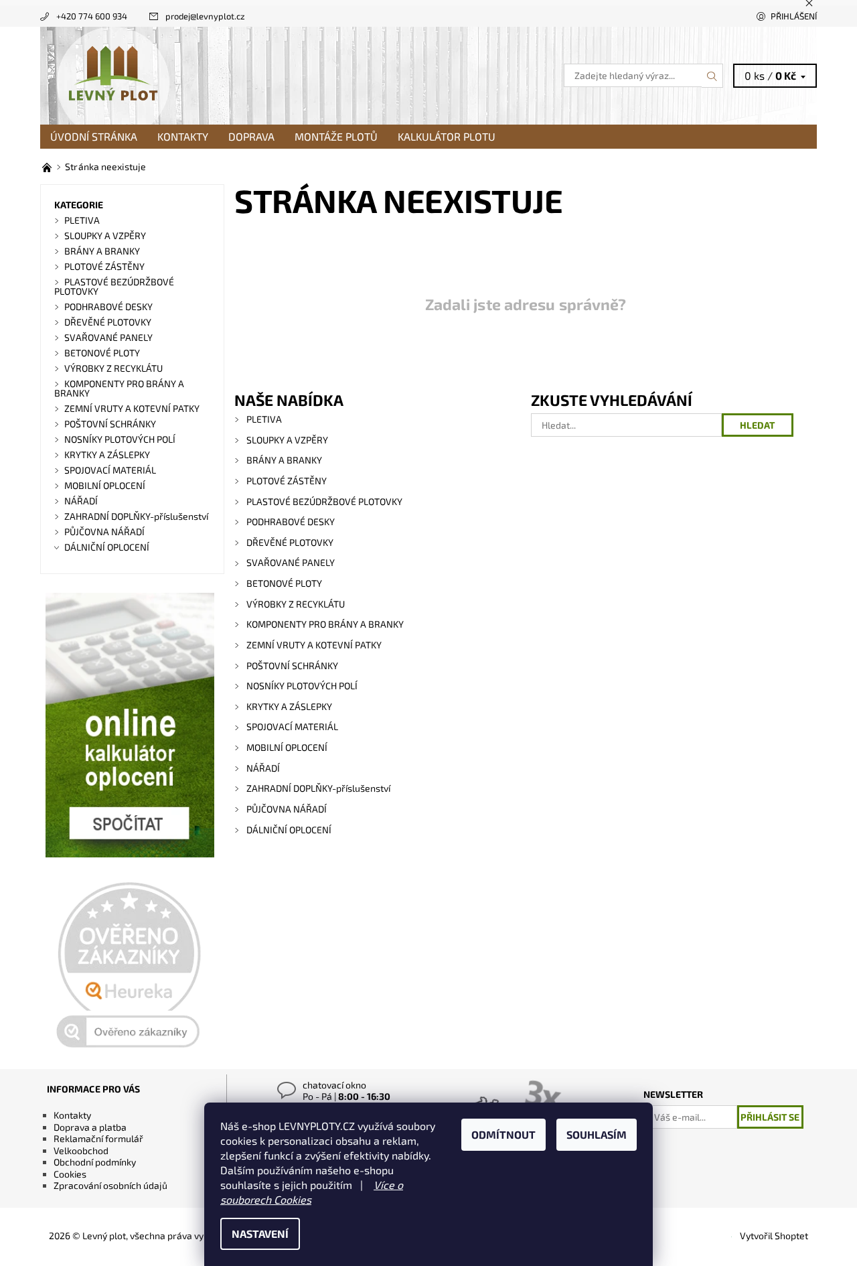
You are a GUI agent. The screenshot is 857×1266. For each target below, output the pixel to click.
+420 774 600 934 (91, 16)
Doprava (251, 136)
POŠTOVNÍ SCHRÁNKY (292, 665)
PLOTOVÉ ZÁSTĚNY (286, 480)
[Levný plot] (112, 74)
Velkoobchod (81, 1150)
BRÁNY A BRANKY (284, 460)
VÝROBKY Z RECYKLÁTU (295, 604)
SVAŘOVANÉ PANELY (290, 562)
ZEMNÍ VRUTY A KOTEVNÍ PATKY (314, 644)
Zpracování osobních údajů (110, 1185)
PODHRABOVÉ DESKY (290, 521)
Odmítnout (503, 1134)
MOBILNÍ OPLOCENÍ (286, 747)
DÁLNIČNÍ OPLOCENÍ (288, 829)
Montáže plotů (336, 136)
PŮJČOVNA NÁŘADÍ (286, 809)
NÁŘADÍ (263, 768)
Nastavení (260, 1233)
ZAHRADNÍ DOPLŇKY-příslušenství (318, 788)
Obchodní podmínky (95, 1162)
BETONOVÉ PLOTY (284, 583)
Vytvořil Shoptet (774, 1235)
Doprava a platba (90, 1127)
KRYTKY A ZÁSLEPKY (289, 706)
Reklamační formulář (98, 1138)
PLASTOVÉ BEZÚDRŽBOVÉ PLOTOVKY (324, 501)
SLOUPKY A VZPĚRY (287, 439)
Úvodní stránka (93, 136)
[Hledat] (712, 76)
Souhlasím (596, 1134)
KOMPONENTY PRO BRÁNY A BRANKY (325, 624)
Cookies (70, 1174)
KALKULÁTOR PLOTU (446, 136)
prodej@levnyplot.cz (205, 16)
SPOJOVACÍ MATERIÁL (292, 726)
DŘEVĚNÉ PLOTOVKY (289, 542)
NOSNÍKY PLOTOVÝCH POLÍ (302, 685)
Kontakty (182, 136)
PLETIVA (264, 419)
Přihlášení (794, 16)
